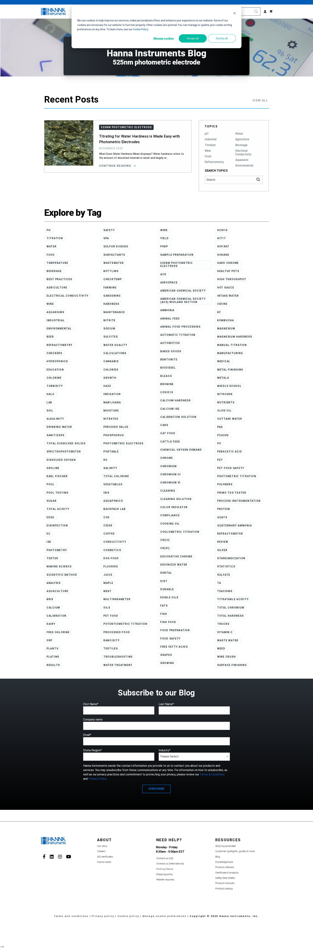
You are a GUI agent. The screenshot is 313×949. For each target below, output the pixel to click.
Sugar (52, 500)
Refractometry (214, 162)
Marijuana (112, 402)
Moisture (111, 410)
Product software (224, 867)
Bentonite (169, 359)
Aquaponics (113, 500)
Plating (53, 656)
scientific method (62, 574)
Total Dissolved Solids (66, 443)
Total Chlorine (116, 476)
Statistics (226, 566)
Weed (221, 648)
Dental (166, 572)
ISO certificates (105, 856)
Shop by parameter (225, 846)
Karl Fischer (57, 476)
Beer (50, 336)
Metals (223, 377)
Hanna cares (104, 862)
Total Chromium (230, 607)
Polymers (225, 484)
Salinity (110, 468)
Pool (51, 484)
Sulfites (110, 336)
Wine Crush (226, 656)
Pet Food (110, 615)
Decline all (222, 38)
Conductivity (114, 541)
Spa (106, 238)
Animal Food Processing (180, 326)
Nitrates (110, 418)
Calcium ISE (170, 408)
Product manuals (225, 883)
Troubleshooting (118, 656)
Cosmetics (112, 550)
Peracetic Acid (229, 451)
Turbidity (55, 386)
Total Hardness (230, 615)
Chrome (166, 457)
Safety (109, 230)
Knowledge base (224, 862)
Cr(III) (165, 540)
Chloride (110, 369)
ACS (163, 274)
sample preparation (177, 254)
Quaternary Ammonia (234, 525)
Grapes (166, 654)
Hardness (111, 303)
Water (239, 133)
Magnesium (226, 328)
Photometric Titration (236, 476)
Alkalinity (55, 418)
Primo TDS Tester (231, 492)
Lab (49, 402)
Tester (52, 558)
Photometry (57, 550)
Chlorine (54, 377)
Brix (50, 599)
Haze (107, 386)
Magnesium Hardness (234, 336)
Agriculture (242, 139)
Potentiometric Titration (125, 623)
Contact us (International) (170, 863)
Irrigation (112, 394)
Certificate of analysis (227, 872)
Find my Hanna (164, 869)
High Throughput (231, 279)
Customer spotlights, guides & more (235, 851)
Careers (101, 851)
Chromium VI (170, 482)
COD (106, 517)
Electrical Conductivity (243, 152)
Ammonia (167, 310)
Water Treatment (118, 665)
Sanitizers (55, 435)
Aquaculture (57, 591)
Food (208, 156)
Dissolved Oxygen (61, 459)
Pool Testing (58, 492)
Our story (102, 846)
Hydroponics (57, 361)
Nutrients (226, 402)
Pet (220, 459)
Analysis (54, 583)
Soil (50, 410)
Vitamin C (225, 632)
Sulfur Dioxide (115, 246)
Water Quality (115, 345)
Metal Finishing (230, 369)
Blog (217, 856)
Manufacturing (230, 353)
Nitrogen (225, 394)
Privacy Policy (97, 778)
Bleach (166, 376)
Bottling (111, 271)
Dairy (51, 623)
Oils (106, 607)
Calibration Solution (178, 417)
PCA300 (223, 435)
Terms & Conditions (212, 774)
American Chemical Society (183, 290)
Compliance (170, 515)
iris (106, 492)
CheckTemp (112, 279)
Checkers (54, 353)
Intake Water (228, 295)
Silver (222, 550)
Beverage (241, 145)
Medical (223, 361)
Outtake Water (229, 418)
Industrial (210, 139)
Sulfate (223, 574)
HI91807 (223, 246)
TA (219, 583)
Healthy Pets (228, 271)
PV (219, 443)
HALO (51, 394)
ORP (50, 640)
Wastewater (113, 262)
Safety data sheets (225, 878)
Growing (167, 663)
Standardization (231, 558)
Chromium (168, 466)
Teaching (225, 591)
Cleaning (167, 490)
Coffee (109, 533)
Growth (109, 377)
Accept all (193, 38)
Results (53, 665)
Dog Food (111, 558)
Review (222, 541)
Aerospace (169, 282)
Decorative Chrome (176, 556)
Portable (111, 451)
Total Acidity (58, 509)
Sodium (109, 328)
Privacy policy (103, 916)
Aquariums (241, 160)
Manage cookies (163, 38)
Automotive (170, 343)
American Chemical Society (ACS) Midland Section (183, 300)
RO (105, 459)
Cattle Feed (170, 441)
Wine (208, 150)
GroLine (53, 468)
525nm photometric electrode (176, 264)
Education (55, 369)
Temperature (57, 262)
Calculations (114, 353)
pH (206, 133)
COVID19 (166, 392)
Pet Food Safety (230, 468)
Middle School (229, 386)
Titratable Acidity (233, 599)
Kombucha (225, 320)
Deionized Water (173, 564)
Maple (108, 583)
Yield (164, 238)
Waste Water (227, 640)
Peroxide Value (115, 426)
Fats (164, 605)
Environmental (244, 165)
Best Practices (59, 279)
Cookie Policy (140, 29)
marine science (59, 566)
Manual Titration (232, 345)
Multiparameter (117, 599)
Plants (53, 648)
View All (260, 100)
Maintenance (114, 312)
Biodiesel (168, 367)
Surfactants (114, 254)
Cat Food (167, 433)
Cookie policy (128, 916)
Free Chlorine (58, 632)
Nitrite (109, 320)
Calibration (56, 615)
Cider (107, 525)
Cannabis (111, 361)
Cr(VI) (165, 548)
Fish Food (168, 622)
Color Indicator (174, 507)
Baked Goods (170, 351)
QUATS (222, 517)
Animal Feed (170, 318)
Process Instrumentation (239, 500)
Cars (164, 425)
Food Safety (170, 638)
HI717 (221, 238)
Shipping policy (164, 874)
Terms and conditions (71, 916)
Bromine (167, 384)
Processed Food (116, 632)
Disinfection (57, 525)
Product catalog (224, 888)
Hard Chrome (228, 262)
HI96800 (223, 254)
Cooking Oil (170, 523)
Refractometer (230, 533)
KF (219, 312)
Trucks (223, 623)
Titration (210, 145)
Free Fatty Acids (174, 646)
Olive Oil (224, 410)
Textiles (110, 648)
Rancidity (111, 640)
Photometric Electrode (123, 443)
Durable (167, 589)
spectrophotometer (64, 451)
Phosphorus (113, 435)
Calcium (53, 607)
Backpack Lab (114, 509)
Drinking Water (59, 426)
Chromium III (170, 474)
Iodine (222, 303)
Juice (107, 574)
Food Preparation (175, 630)
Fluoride (110, 566)
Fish (163, 613)
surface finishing (232, 665)
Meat (107, 591)
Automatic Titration (177, 334)
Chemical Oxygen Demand (181, 449)
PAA (220, 426)
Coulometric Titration (179, 531)
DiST (164, 581)
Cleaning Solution (176, 499)
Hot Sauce (225, 287)
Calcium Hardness (175, 400)
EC (49, 533)
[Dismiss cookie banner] (234, 13)
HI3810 (222, 230)
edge (50, 517)
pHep (164, 246)
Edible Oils (169, 597)
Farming (110, 287)
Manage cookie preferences (164, 916)
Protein (223, 509)
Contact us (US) (164, 858)
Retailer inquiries (165, 879)
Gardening (112, 295)
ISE (49, 541)
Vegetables (112, 484)
